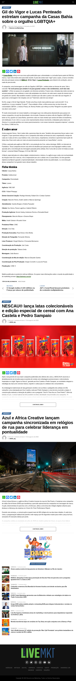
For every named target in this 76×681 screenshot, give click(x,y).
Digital (24, 667)
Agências (9, 667)
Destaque (22, 281)
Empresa (32, 667)
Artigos (17, 667)
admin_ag (12, 322)
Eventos (40, 667)
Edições (47, 670)
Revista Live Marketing (16, 28)
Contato (39, 670)
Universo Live (65, 667)
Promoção (55, 667)
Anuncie (31, 670)
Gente (47, 667)
